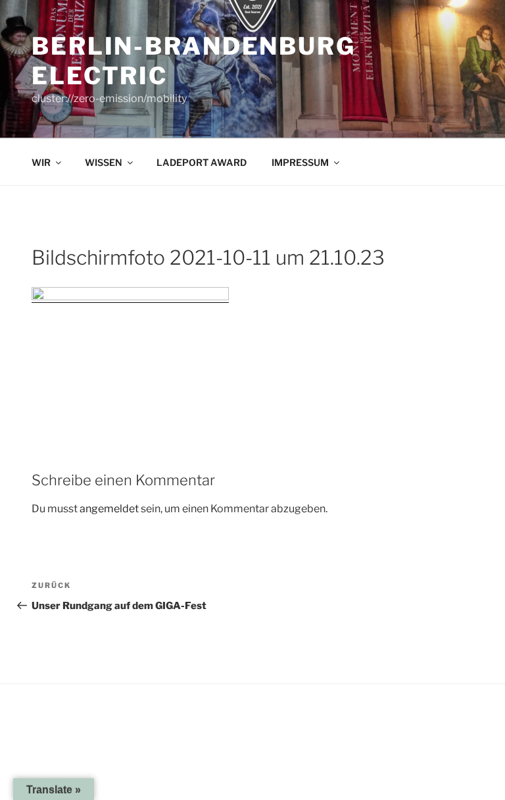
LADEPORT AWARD (201, 162)
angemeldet (109, 508)
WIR (41, 162)
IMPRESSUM (300, 162)
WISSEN (103, 162)
